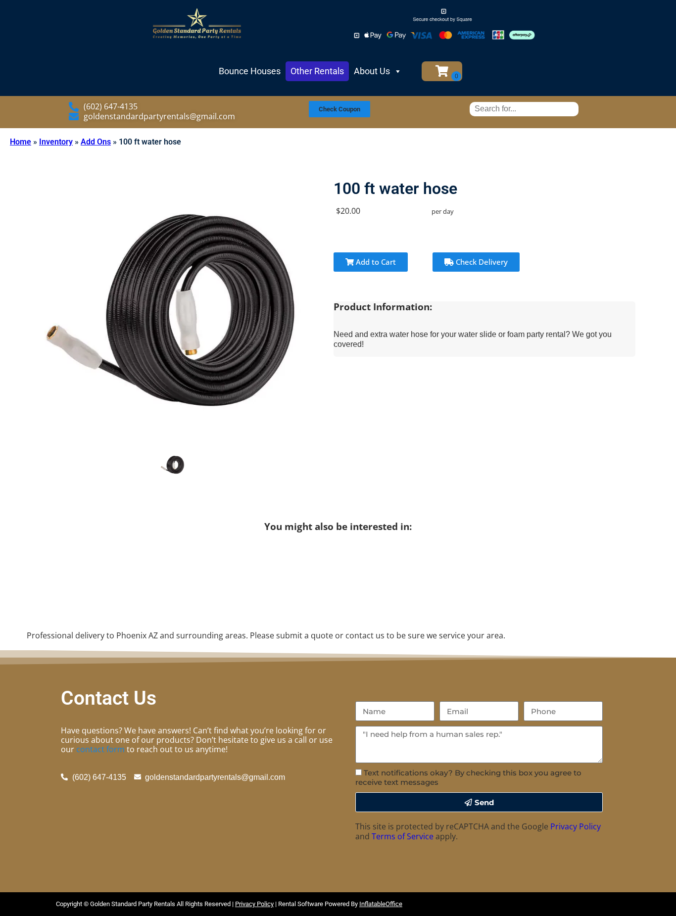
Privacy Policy (575, 826)
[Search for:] (524, 108)
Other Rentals (317, 71)
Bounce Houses (250, 71)
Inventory (56, 141)
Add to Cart (375, 262)
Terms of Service (403, 836)
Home (20, 141)
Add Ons (96, 141)
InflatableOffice (380, 904)
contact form (100, 749)
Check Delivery (481, 262)
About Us (372, 71)
